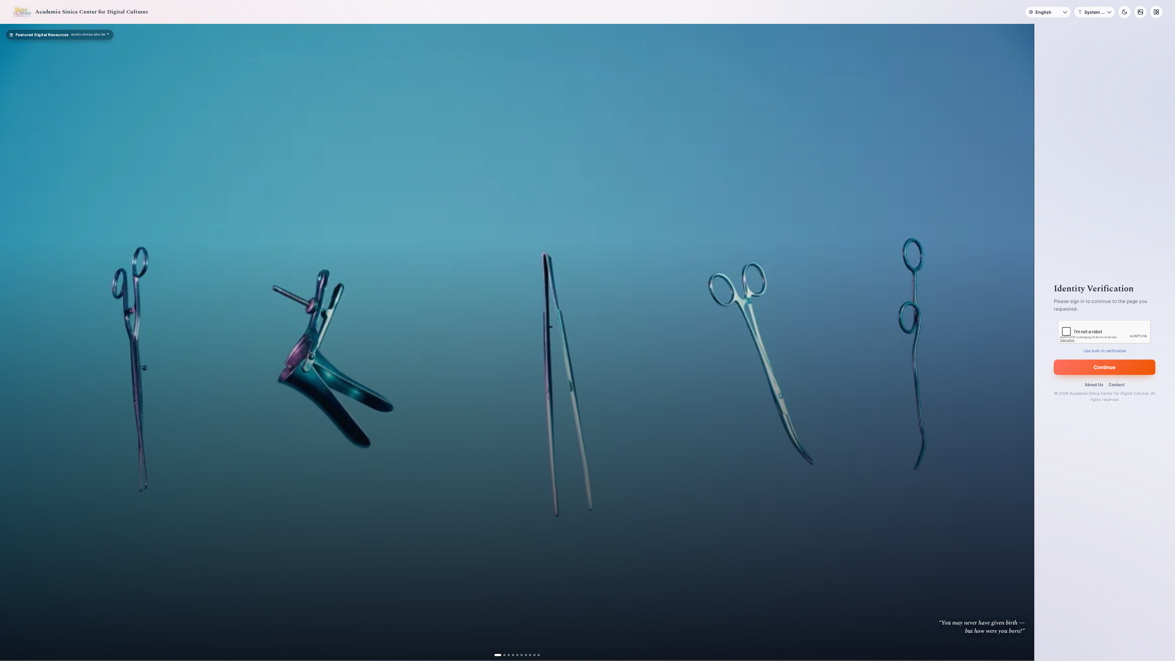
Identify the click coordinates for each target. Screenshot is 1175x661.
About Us (1094, 384)
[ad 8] (528, 655)
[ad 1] (498, 655)
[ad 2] (502, 655)
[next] (1023, 342)
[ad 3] (506, 655)
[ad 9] (532, 655)
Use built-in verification (1105, 351)
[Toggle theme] (1124, 12)
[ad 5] (515, 655)
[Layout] (1156, 12)
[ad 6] (519, 655)
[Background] (1140, 12)
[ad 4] (510, 655)
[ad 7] (523, 655)
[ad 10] (536, 655)
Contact (1117, 384)
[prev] (11, 342)
